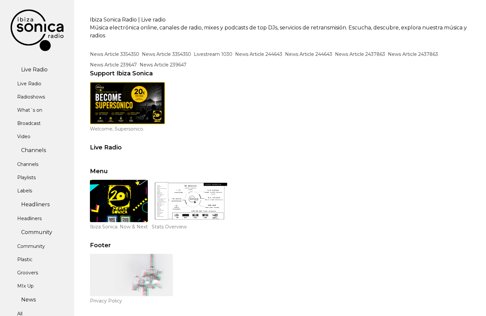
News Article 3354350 (114, 54)
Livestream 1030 (213, 54)
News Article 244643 (258, 54)
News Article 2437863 (360, 54)
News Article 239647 (113, 65)
